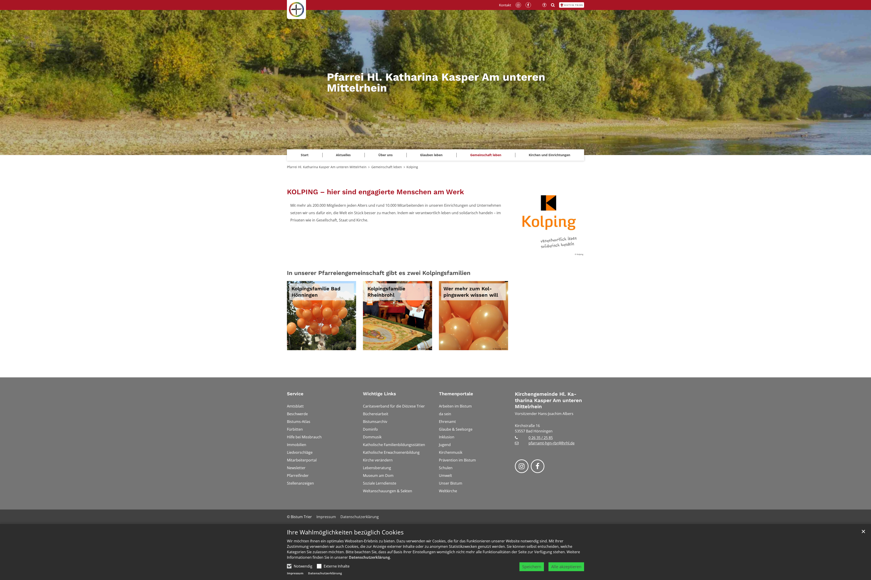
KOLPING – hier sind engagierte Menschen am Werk (375, 192)
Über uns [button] (385, 155)
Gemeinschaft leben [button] (485, 155)
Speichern (531, 566)
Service (295, 393)
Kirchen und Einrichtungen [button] (549, 155)
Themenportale (456, 393)
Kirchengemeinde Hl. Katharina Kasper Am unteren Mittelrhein (548, 400)
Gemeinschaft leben (386, 167)
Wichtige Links (379, 393)
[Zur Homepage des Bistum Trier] (571, 5)
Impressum (295, 573)
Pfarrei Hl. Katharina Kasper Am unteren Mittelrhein (327, 167)
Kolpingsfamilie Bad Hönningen (315, 292)
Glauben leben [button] (431, 155)
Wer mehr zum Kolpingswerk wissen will (470, 292)
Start (304, 155)
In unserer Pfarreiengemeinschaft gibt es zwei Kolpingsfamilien (378, 272)
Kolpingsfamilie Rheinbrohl (386, 292)
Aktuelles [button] (343, 155)
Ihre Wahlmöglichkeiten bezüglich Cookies (345, 532)
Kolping (412, 167)
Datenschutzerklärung (369, 557)
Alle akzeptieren (566, 566)
